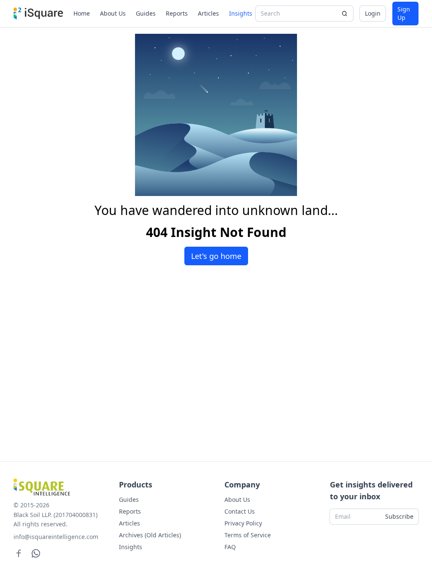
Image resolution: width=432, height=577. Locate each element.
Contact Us (239, 511)
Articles (208, 13)
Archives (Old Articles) (150, 535)
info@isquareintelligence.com (56, 537)
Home (81, 13)
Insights (240, 13)
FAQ (230, 547)
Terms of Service (247, 535)
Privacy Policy (243, 523)
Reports (177, 13)
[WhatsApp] (36, 553)
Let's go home (216, 256)
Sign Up (403, 13)
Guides (146, 13)
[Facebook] (19, 553)
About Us (113, 13)
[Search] (345, 13)
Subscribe (399, 516)
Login (373, 13)
